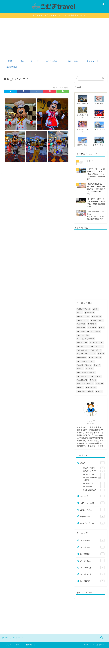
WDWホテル (93, 474)
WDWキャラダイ (93, 471)
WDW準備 (82, 328)
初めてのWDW (93, 490)
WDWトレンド (83, 320)
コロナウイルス (97, 346)
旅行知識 (82, 384)
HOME (9, 61)
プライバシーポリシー (14, 645)
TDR (80, 313)
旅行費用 (100, 384)
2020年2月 (91, 547)
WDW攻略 (82, 324)
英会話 (100, 391)
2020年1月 (91, 554)
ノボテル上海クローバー (86, 361)
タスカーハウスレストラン (87, 354)
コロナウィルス (91, 503)
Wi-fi (102, 328)
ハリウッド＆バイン (85, 365)
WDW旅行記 (93, 483)
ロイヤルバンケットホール (87, 372)
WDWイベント (93, 468)
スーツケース (97, 350)
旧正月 (81, 387)
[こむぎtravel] (54, 10)
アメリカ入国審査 (94, 331)
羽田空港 (82, 391)
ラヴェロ (90, 369)
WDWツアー (97, 316)
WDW (21, 61)
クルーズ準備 (83, 343)
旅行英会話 (91, 516)
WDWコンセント (84, 316)
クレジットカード (97, 343)
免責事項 (29, 645)
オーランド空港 (84, 335)
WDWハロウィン (97, 320)
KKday (96, 309)
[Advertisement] (54, 37)
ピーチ (98, 365)
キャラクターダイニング (86, 339)
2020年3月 (91, 540)
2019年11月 (91, 567)
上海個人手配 (83, 380)
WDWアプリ (90, 313)
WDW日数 (93, 324)
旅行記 (91, 384)
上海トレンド (97, 376)
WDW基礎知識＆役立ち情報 (93, 478)
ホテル (81, 369)
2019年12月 (91, 561)
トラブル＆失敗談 (96, 357)
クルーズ (35, 61)
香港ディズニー (52, 61)
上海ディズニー (73, 61)
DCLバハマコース (84, 309)
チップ (102, 354)
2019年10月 (91, 574)
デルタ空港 (82, 357)
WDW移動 (93, 328)
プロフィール (92, 61)
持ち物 (94, 380)
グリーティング (84, 346)
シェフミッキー (84, 350)
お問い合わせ (12, 67)
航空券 (91, 391)
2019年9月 (91, 581)
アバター (82, 331)
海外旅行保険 (92, 387)
